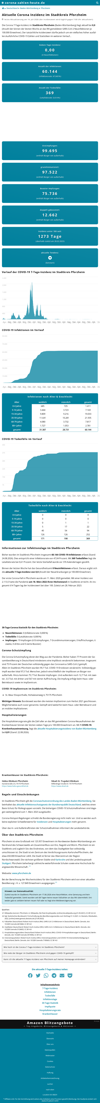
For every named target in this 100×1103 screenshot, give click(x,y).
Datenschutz (50, 1067)
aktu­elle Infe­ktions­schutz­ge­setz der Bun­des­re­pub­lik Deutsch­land (49, 804)
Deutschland (12, 8)
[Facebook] (30, 975)
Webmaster (50, 1055)
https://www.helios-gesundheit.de (15, 786)
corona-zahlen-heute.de (25, 3)
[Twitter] (38, 975)
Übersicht (50, 1038)
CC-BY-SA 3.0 (91, 913)
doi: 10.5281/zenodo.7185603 (38, 940)
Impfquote (50, 1006)
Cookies (50, 1061)
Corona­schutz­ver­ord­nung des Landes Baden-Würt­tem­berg (62, 800)
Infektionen (50, 992)
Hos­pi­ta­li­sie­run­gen (62, 821)
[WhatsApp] (46, 975)
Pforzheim (45, 8)
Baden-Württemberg (29, 8)
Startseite (50, 1033)
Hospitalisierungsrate (50, 1010)
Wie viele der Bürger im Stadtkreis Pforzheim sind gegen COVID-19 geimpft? (39, 953)
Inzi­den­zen (42, 821)
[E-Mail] (62, 975)
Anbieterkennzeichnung (50, 1078)
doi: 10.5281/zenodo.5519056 (22, 935)
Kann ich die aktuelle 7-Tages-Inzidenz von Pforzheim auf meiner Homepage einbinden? (44, 959)
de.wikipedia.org (69, 913)
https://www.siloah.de (59, 786)
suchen (50, 1084)
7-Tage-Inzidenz (50, 988)
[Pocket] (70, 975)
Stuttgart (6, 863)
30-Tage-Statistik (50, 1002)
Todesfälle (50, 995)
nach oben (50, 1089)
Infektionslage (50, 999)
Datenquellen (50, 1050)
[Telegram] (54, 975)
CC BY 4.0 (28, 924)
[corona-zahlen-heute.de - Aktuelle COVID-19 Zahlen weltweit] (3, 8)
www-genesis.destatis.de (24, 918)
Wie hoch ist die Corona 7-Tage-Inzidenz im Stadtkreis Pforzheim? (34, 947)
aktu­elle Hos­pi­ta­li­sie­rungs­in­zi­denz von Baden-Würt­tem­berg (66, 728)
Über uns (50, 1044)
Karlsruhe (60, 859)
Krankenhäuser (50, 1013)
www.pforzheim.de (21, 873)
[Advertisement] (50, 120)
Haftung (50, 1072)
